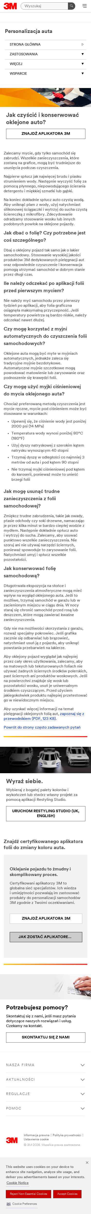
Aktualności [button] (20, 1080)
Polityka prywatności (67, 1135)
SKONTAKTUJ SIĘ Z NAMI (46, 1037)
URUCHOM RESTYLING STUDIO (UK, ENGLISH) (45, 813)
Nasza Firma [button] (20, 1065)
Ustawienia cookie (36, 1139)
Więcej (16, 64)
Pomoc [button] (13, 1108)
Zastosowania (24, 54)
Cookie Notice (18, 1183)
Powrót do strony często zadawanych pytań (42, 728)
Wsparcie (18, 74)
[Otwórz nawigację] (85, 6)
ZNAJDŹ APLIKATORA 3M (46, 134)
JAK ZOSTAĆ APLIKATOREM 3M (48, 937)
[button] (22, 1204)
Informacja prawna (37, 1135)
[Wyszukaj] (71, 6)
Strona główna (25, 45)
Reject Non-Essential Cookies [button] (28, 1194)
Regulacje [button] (18, 1094)
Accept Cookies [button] (67, 1194)
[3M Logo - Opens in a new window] (10, 6)
